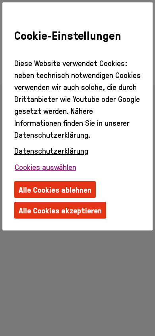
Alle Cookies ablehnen (55, 189)
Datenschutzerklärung (51, 150)
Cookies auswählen (45, 167)
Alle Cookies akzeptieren (60, 210)
